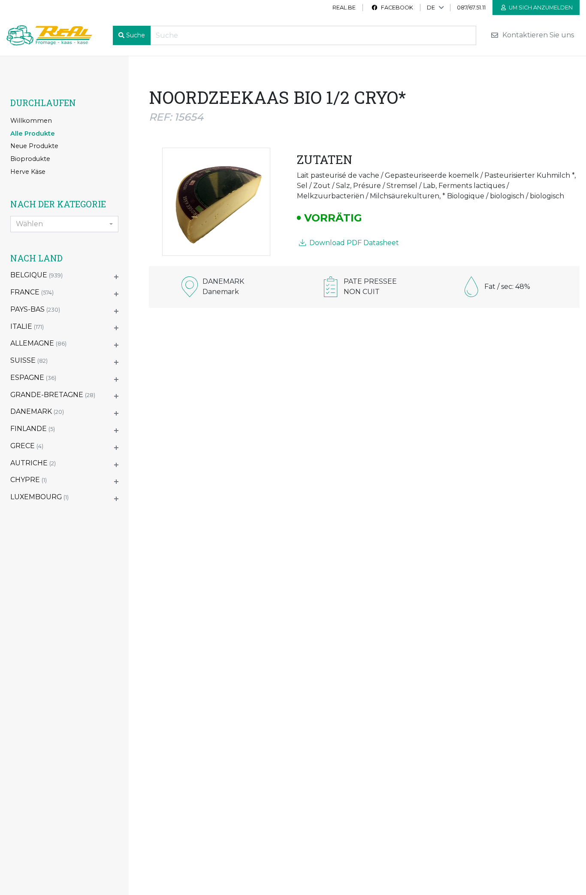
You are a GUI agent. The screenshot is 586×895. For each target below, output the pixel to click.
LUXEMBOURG (39, 497)
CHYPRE (28, 480)
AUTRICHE (33, 463)
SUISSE (29, 360)
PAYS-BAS (35, 309)
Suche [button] (135, 35)
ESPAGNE (33, 377)
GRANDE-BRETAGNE (52, 395)
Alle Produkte (32, 133)
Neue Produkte (34, 146)
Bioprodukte (30, 159)
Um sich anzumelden (540, 7)
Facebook (396, 7)
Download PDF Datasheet (353, 243)
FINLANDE (32, 429)
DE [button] (431, 7)
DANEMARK (37, 411)
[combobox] (64, 224)
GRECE (26, 446)
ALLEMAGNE (38, 343)
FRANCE (32, 292)
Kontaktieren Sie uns (537, 35)
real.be (344, 7)
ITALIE (27, 326)
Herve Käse (27, 172)
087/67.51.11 (471, 7)
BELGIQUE (36, 275)
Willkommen (31, 120)
